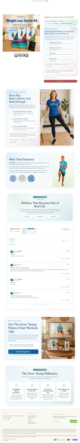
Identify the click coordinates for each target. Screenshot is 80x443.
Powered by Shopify (5, 440)
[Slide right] (30, 55)
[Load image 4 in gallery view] (26, 55)
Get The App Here (23, 351)
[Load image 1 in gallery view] (16, 55)
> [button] (49, 304)
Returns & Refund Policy (32, 416)
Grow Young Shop (8, 439)
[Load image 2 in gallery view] (19, 55)
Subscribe (73, 421)
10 (47, 304)
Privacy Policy (30, 421)
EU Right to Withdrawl (32, 423)
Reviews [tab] (11, 238)
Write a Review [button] (66, 229)
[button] (67, 258)
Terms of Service (31, 417)
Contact (29, 419)
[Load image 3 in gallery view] (23, 55)
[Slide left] (13, 55)
